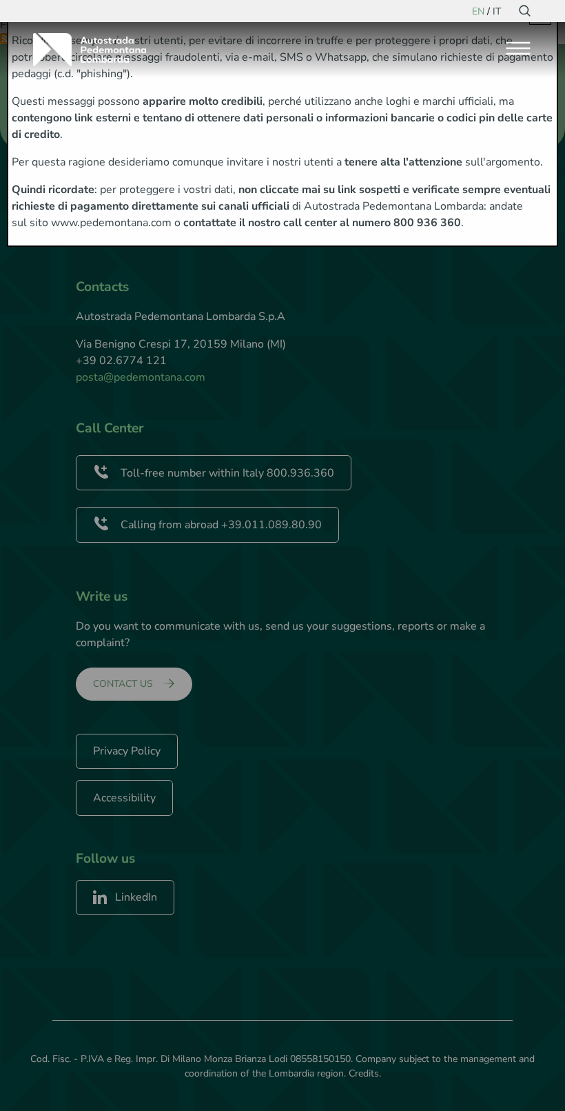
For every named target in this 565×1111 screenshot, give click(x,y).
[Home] (95, 49)
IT (497, 11)
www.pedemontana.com (111, 222)
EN (478, 11)
